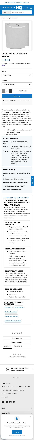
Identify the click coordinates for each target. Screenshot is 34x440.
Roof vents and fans (11, 312)
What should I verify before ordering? (15, 183)
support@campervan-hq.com (15, 390)
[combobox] (17, 12)
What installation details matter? (14, 186)
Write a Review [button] (18, 338)
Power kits (8, 307)
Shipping (4, 80)
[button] (27, 8)
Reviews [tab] (6, 346)
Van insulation (19, 307)
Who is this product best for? (12, 190)
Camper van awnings (11, 316)
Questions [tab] (17, 346)
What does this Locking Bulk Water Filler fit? (16, 174)
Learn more (26, 2)
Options (4, 71)
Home (3, 18)
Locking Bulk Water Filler (12, 18)
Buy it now (17, 96)
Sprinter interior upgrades (13, 321)
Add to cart (23, 91)
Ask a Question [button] (17, 342)
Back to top (16, 378)
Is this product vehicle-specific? (13, 179)
